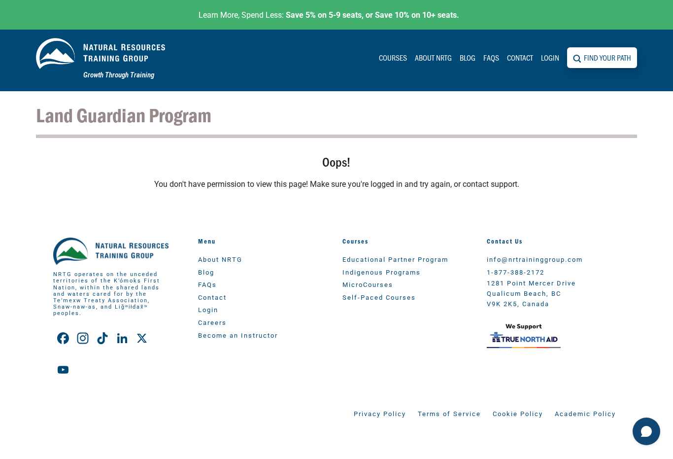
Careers (212, 322)
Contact (520, 57)
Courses (393, 57)
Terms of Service (449, 413)
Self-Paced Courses (379, 297)
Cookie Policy (518, 413)
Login (550, 57)
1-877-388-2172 (515, 272)
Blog (467, 57)
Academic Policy (585, 413)
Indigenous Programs (381, 272)
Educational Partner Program (395, 259)
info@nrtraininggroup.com (535, 259)
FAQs (491, 57)
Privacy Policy (380, 413)
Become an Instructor (238, 335)
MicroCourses (367, 284)
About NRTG (433, 57)
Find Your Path (607, 57)
